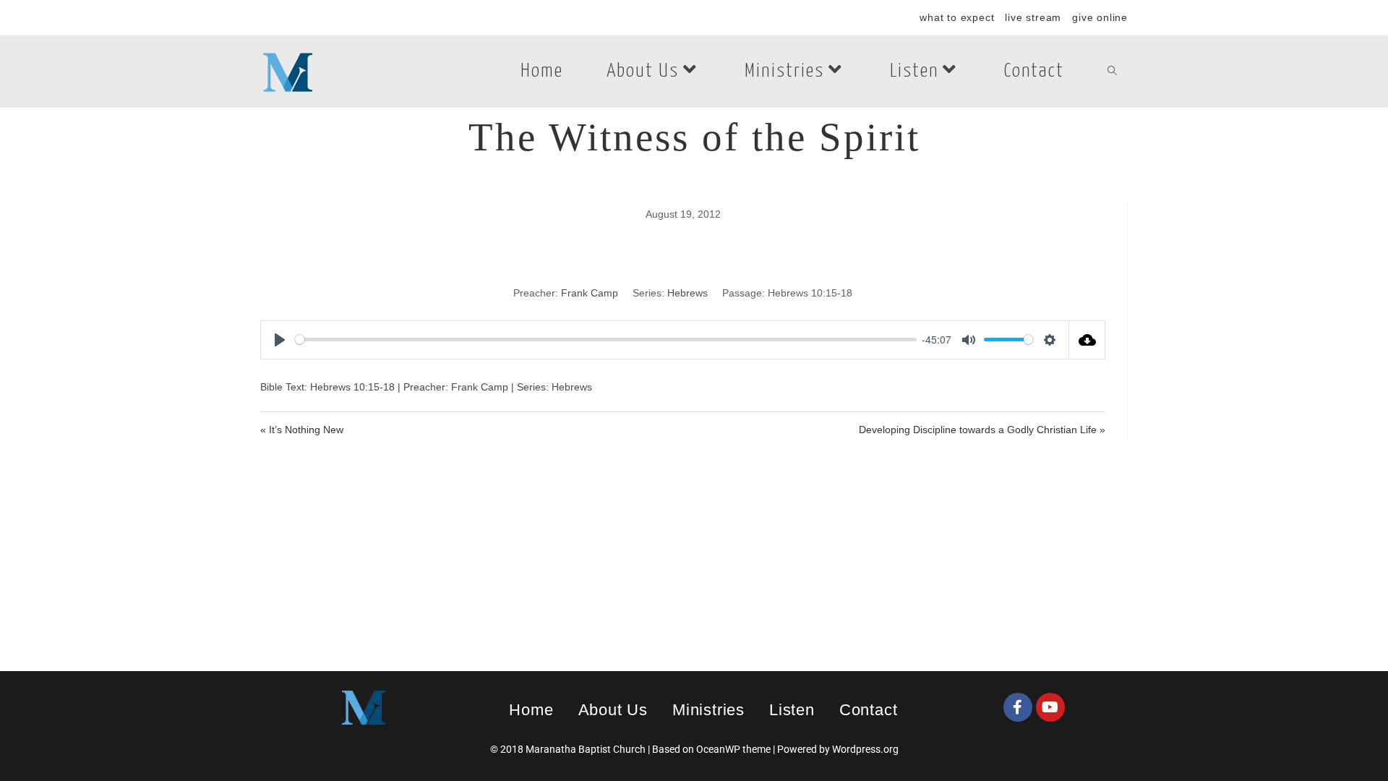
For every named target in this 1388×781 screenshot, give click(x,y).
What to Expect (957, 17)
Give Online (1100, 17)
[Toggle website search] (1112, 71)
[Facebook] (1017, 707)
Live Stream (1033, 17)
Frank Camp (589, 293)
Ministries (708, 710)
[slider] (606, 339)
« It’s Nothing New (301, 429)
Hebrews (687, 293)
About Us (613, 710)
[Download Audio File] (1087, 339)
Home (531, 710)
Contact (868, 710)
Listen (792, 710)
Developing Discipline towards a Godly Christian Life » (982, 429)
